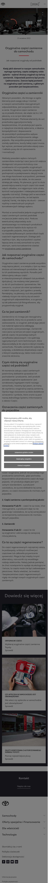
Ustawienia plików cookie (24, 452)
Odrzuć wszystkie (24, 465)
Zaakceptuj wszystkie (23, 459)
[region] (24, 441)
